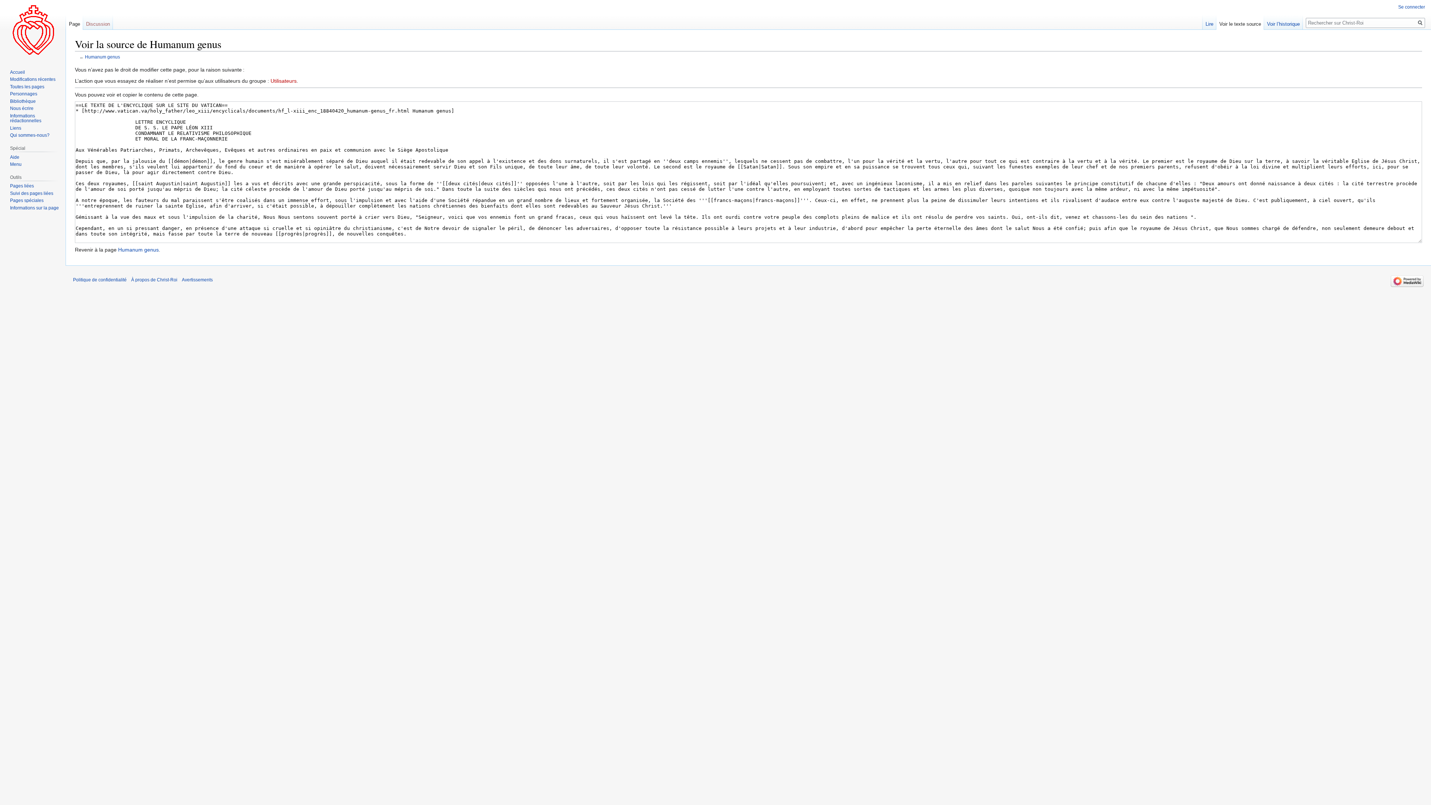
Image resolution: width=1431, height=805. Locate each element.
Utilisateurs (284, 81)
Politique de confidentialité (100, 279)
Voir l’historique (1283, 24)
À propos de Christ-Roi (154, 279)
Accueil (17, 72)
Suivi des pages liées (31, 193)
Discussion (98, 24)
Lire (1209, 24)
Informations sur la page (34, 208)
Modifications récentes (33, 79)
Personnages (23, 94)
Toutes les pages (27, 86)
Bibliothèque (23, 101)
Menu (16, 164)
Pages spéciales (27, 200)
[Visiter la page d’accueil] (33, 30)
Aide (14, 157)
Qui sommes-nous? (30, 135)
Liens (15, 128)
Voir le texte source (1240, 24)
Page (74, 24)
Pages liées (22, 186)
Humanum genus (102, 56)
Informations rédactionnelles (25, 118)
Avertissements (197, 279)
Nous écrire (22, 108)
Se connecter (1411, 7)
